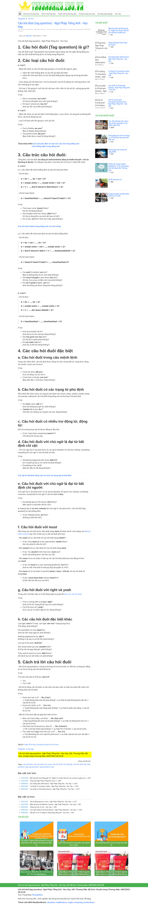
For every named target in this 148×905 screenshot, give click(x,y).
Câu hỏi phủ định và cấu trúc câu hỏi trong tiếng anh (56, 144)
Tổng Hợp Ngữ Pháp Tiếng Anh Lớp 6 (43, 781)
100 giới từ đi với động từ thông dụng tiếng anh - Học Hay (49, 813)
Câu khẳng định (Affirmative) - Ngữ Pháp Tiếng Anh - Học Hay (51, 783)
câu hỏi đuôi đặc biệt (81, 764)
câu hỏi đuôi (28, 764)
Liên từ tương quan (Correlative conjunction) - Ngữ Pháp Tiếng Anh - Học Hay (117, 102)
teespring (78, 902)
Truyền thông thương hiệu (67, 14)
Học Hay (118, 14)
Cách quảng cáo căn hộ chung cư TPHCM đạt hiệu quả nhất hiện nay (119, 137)
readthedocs (61, 902)
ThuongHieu (37, 895)
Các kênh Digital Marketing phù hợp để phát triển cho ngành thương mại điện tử (37, 842)
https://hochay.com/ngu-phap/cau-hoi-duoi (41, 744)
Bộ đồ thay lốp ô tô (115, 179)
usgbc (70, 902)
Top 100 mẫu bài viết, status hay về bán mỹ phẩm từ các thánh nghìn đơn (118, 123)
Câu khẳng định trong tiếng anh (46, 146)
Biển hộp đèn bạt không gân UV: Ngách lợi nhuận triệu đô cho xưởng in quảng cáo (58, 778)
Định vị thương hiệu (49, 14)
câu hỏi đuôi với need (43, 764)
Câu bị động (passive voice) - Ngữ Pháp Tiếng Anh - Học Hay (50, 801)
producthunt (88, 902)
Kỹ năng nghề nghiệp (105, 14)
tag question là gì (47, 767)
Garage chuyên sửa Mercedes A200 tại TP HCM (118, 194)
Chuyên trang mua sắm (87, 14)
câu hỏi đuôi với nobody (62, 764)
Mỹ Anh (29, 36)
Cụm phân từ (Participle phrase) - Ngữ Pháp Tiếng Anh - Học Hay (52, 789)
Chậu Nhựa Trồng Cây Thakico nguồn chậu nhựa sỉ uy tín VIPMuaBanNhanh (74, 873)
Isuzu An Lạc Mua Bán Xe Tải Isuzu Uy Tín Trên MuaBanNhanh (37, 873)
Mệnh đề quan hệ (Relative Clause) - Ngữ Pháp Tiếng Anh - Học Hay (53, 804)
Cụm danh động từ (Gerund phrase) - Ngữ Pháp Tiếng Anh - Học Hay (53, 810)
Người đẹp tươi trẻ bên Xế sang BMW (117, 150)
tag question (34, 767)
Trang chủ (21, 18)
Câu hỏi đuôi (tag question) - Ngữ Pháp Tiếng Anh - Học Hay (53, 25)
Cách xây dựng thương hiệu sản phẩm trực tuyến (74, 844)
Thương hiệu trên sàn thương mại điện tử (111, 844)
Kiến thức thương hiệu (31, 14)
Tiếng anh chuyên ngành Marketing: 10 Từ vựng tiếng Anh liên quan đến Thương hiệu (118, 167)
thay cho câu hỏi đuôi (73, 594)
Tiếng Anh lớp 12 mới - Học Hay (41, 807)
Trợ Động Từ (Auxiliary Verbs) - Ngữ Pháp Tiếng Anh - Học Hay (51, 786)
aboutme (51, 902)
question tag (23, 767)
